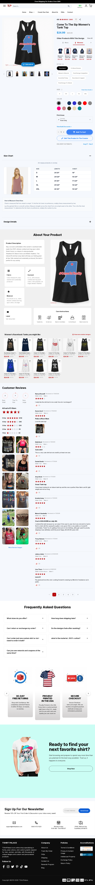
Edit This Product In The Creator (76, 138)
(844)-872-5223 (36, 826)
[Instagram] (8, 867)
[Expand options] (90, 119)
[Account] (86, 6)
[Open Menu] (4, 6)
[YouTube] (25, 867)
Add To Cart (81, 132)
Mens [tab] (66, 42)
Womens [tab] (80, 42)
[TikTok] (21, 867)
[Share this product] (80, 19)
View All (89, 38)
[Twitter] (12, 867)
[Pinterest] (17, 867)
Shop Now (71, 769)
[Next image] (52, 74)
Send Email (84, 811)
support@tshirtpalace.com (14, 826)
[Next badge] (88, 693)
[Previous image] (4, 74)
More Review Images (15, 547)
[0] (90, 6)
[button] (76, 19)
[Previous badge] (7, 693)
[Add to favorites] (15, 340)
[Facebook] (3, 867)
